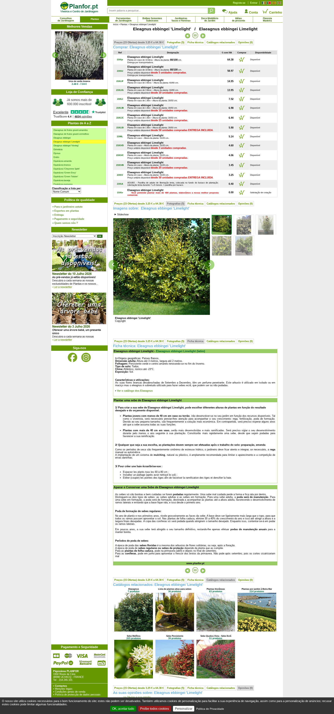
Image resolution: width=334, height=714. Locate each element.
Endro (56, 157)
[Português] (268, 2)
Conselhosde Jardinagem (66, 19)
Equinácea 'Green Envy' (65, 172)
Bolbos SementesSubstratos (152, 19)
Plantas (95, 19)
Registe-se (239, 2)
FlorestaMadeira (267, 19)
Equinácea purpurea (63, 184)
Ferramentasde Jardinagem (123, 19)
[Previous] (55, 55)
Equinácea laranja (62, 180)
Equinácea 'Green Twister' (66, 176)
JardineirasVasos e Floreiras (181, 19)
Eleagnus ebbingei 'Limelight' (67, 142)
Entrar (253, 2)
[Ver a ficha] (79, 55)
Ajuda (232, 12)
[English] (278, 2)
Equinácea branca (62, 165)
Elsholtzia (58, 149)
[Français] (263, 2)
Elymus (57, 153)
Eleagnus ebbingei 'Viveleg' (66, 145)
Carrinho (275, 12)
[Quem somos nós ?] (79, 108)
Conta (253, 12)
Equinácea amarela (63, 161)
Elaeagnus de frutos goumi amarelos (71, 130)
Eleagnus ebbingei (62, 138)
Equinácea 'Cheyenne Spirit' (67, 169)
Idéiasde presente (238, 19)
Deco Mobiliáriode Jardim (209, 19)
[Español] (273, 2)
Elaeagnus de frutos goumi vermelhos (71, 134)
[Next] (103, 55)
